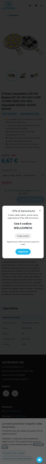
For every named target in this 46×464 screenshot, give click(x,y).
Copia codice (23, 236)
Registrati (23, 252)
